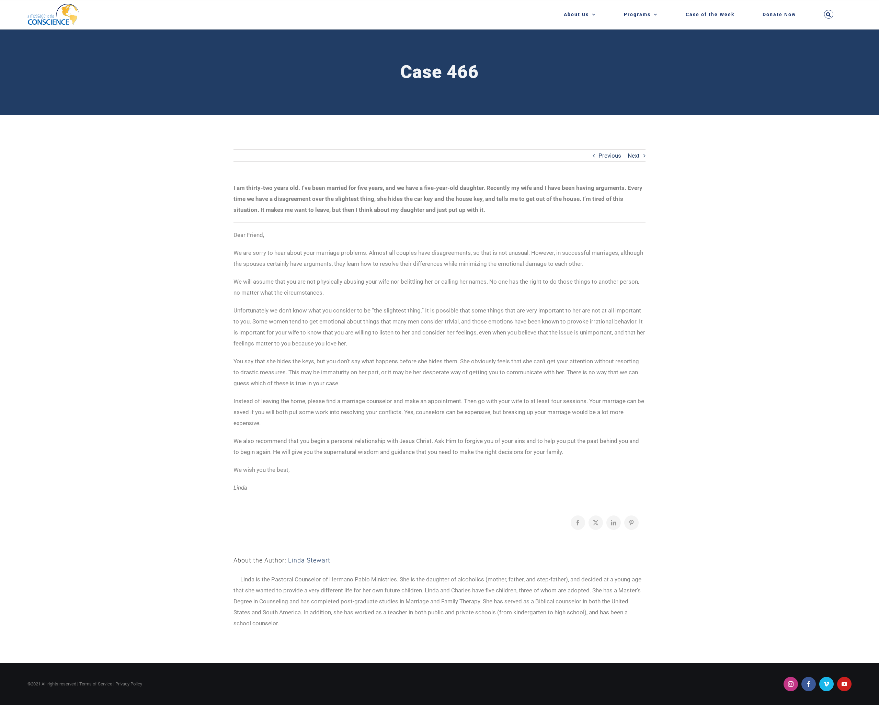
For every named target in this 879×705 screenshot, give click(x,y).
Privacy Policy (128, 683)
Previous (609, 155)
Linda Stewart (309, 560)
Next (634, 155)
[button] (828, 14)
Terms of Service (95, 683)
